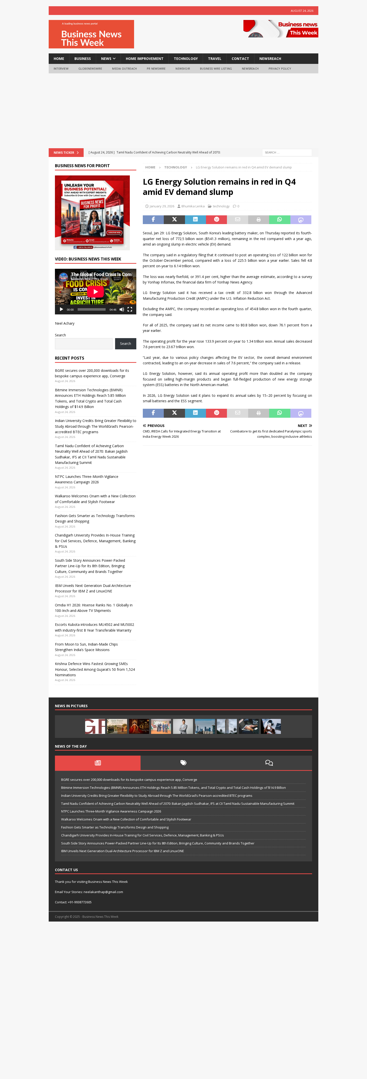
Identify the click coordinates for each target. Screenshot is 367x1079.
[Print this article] (258, 219)
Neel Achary (64, 323)
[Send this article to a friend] (237, 219)
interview (61, 68)
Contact (240, 58)
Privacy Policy (280, 68)
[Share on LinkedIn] (195, 219)
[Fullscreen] (129, 309)
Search (60, 335)
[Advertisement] (183, 111)
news (106, 58)
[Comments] (269, 763)
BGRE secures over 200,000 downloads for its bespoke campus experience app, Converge (129, 779)
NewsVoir (183, 68)
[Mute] (121, 309)
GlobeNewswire (90, 68)
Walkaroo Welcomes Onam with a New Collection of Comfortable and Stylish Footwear (126, 819)
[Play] (61, 309)
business (82, 58)
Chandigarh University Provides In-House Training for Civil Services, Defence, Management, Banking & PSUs (95, 541)
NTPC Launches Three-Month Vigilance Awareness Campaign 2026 (111, 811)
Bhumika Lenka (193, 206)
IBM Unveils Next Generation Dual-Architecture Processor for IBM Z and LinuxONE (122, 851)
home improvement (145, 58)
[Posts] (98, 763)
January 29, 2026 (162, 206)
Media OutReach (124, 68)
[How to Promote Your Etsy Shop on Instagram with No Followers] (271, 726)
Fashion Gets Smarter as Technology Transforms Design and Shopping (115, 827)
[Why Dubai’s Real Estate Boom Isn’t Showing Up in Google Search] (205, 726)
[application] (95, 291)
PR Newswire (156, 68)
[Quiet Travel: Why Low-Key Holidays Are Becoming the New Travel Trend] (117, 726)
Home (59, 58)
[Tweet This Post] (174, 219)
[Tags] (183, 763)
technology (186, 58)
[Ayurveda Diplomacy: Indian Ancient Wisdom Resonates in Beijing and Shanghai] (161, 726)
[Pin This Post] (216, 219)
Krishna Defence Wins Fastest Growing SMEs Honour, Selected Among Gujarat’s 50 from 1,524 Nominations (95, 669)
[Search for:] (287, 152)
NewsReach (270, 58)
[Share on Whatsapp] (279, 219)
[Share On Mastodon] (300, 219)
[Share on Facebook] (153, 219)
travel (214, 58)
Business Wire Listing (216, 68)
